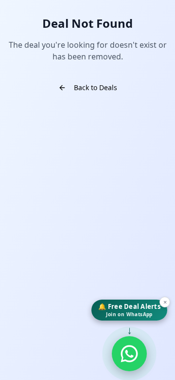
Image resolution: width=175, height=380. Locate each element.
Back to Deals (95, 87)
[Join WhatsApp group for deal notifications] (129, 353)
